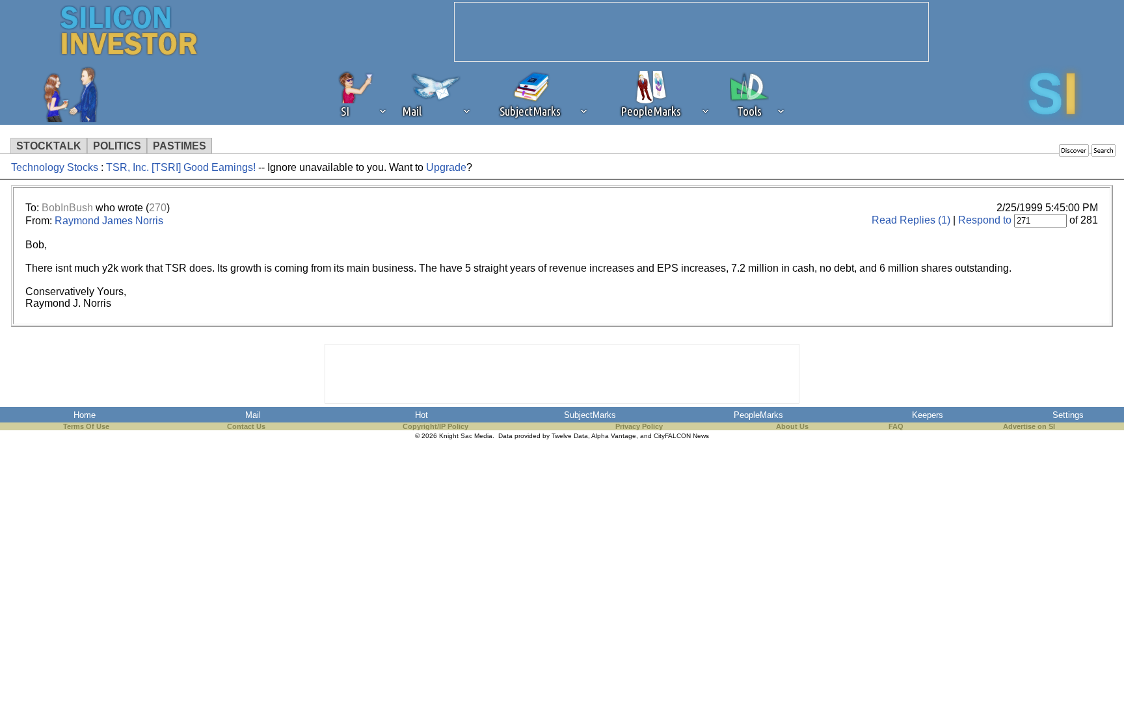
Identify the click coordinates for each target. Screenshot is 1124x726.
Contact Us (246, 426)
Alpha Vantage (613, 435)
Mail (253, 415)
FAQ (896, 426)
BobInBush (67, 207)
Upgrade (446, 167)
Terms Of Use (86, 426)
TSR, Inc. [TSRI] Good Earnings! (181, 167)
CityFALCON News (681, 435)
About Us (792, 426)
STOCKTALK (48, 145)
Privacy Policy (639, 426)
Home (85, 415)
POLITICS (117, 145)
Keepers (927, 415)
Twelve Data (570, 435)
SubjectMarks (590, 415)
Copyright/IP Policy (435, 426)
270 (158, 207)
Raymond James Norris (109, 220)
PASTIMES (179, 145)
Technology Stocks (54, 167)
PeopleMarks (758, 415)
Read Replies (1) (911, 220)
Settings (1068, 415)
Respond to (984, 220)
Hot (421, 415)
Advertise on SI (1029, 426)
